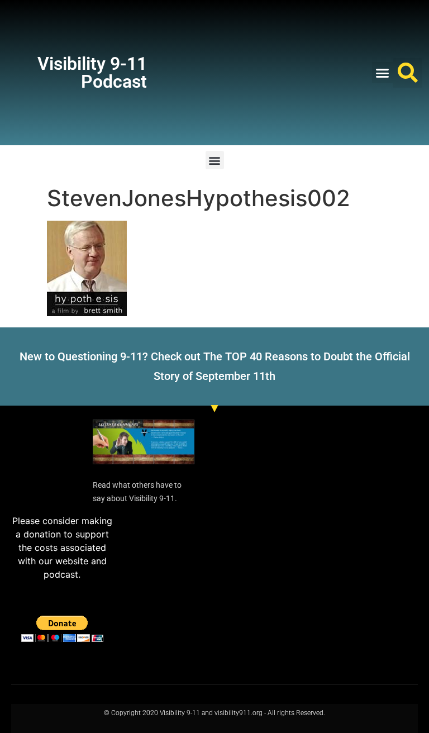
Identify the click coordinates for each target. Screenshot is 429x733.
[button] (382, 72)
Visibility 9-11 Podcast (92, 72)
